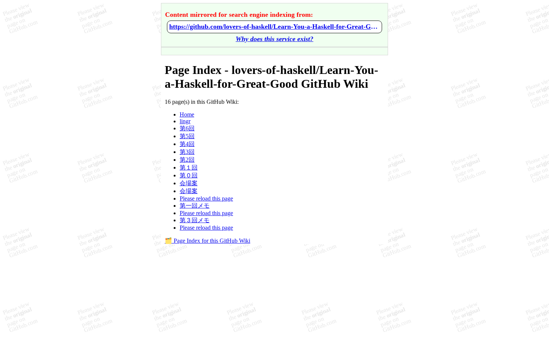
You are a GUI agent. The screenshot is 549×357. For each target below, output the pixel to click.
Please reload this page (206, 198)
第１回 (189, 167)
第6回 (187, 128)
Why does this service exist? (274, 39)
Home (187, 114)
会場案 (189, 183)
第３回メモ (195, 220)
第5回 (187, 136)
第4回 (187, 144)
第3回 (187, 152)
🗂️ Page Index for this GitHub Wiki (207, 241)
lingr (185, 121)
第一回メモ (195, 205)
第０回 (189, 175)
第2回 (187, 159)
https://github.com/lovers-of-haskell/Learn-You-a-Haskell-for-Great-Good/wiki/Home (274, 26)
